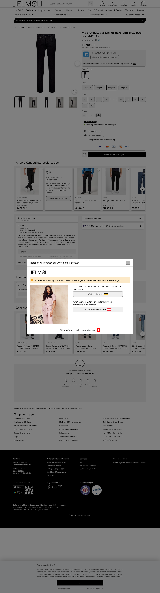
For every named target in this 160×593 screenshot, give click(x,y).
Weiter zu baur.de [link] (95, 294)
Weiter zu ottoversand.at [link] (95, 309)
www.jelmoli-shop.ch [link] (78, 330)
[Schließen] (128, 263)
